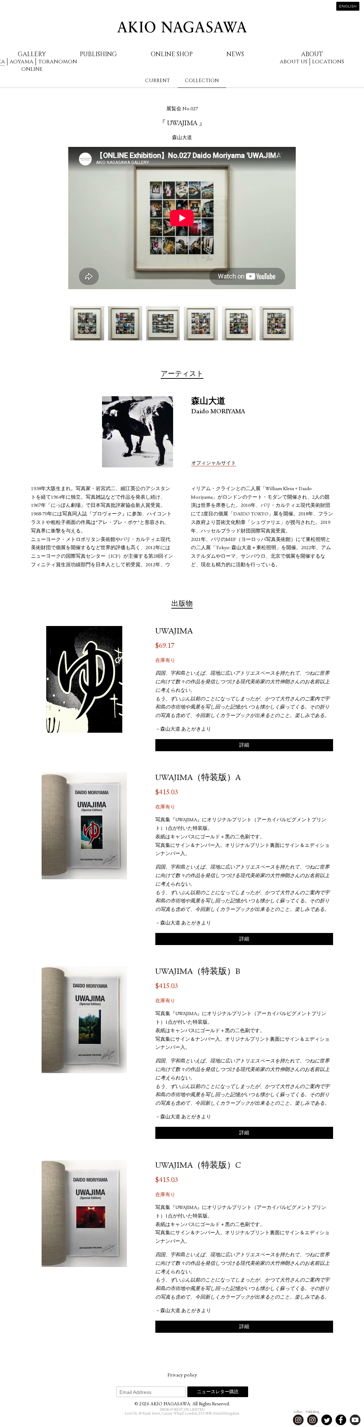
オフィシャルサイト (213, 463)
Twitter (326, 1420)
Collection (202, 80)
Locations (328, 61)
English (348, 7)
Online (32, 69)
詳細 (244, 745)
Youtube (355, 1420)
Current (157, 80)
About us (293, 61)
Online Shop (172, 54)
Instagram (298, 1420)
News (235, 54)
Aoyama (21, 61)
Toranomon (57, 61)
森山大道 (182, 138)
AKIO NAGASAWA (182, 27)
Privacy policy (182, 1375)
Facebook (341, 1420)
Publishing (98, 54)
